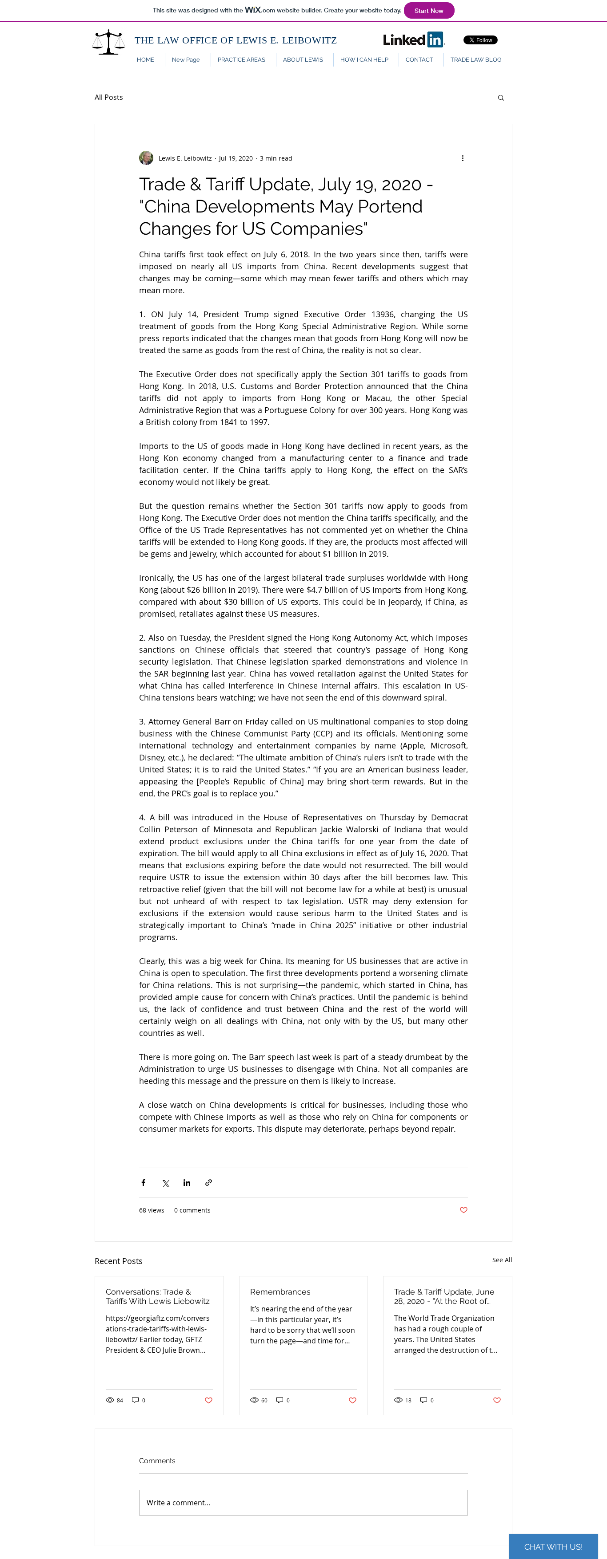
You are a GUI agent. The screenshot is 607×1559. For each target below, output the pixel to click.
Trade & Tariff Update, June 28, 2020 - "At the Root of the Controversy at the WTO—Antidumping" (447, 1296)
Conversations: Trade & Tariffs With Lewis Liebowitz (158, 1296)
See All (502, 1260)
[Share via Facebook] (143, 1182)
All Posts (109, 97)
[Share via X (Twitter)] (165, 1182)
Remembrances (280, 1291)
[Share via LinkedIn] (187, 1182)
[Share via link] (208, 1182)
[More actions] (462, 158)
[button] (501, 97)
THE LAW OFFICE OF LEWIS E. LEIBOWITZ (236, 40)
